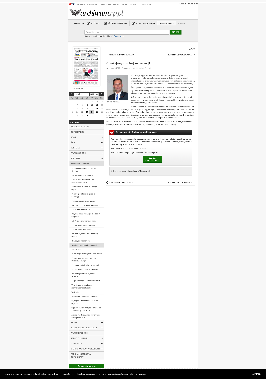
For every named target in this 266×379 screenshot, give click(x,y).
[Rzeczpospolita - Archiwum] (96, 12)
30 (87, 115)
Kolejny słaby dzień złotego (81, 230)
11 (97, 105)
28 (77, 115)
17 (92, 109)
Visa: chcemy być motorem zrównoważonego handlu (81, 286)
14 (77, 109)
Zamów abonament (87, 366)
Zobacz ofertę (119, 36)
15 (82, 109)
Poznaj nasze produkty (109, 4)
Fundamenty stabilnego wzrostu (83, 201)
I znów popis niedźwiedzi (80, 210)
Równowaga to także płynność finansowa (82, 275)
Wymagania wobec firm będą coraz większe (84, 302)
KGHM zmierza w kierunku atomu (84, 221)
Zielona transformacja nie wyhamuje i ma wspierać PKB (85, 316)
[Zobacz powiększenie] (117, 87)
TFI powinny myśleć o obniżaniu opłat (85, 281)
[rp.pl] (72, 4)
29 (82, 115)
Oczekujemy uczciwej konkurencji (84, 245)
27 (73, 115)
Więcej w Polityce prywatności (133, 374)
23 (87, 112)
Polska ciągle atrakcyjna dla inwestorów (86, 254)
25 (97, 112)
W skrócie (75, 292)
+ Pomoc (182, 23)
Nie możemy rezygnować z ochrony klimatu (84, 235)
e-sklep (125, 4)
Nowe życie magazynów (80, 241)
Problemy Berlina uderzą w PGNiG (84, 269)
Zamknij (257, 374)
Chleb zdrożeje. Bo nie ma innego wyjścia (84, 188)
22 (82, 112)
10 (92, 105)
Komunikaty (135, 4)
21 (77, 112)
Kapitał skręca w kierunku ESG (83, 225)
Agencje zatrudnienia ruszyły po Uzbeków (83, 169)
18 (97, 109)
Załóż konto (193, 4)
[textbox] (127, 32)
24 (92, 112)
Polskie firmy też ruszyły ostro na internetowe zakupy (83, 259)
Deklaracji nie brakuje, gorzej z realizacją (83, 195)
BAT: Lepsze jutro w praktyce (82, 175)
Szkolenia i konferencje (87, 4)
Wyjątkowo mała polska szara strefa (84, 296)
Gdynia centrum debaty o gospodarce (85, 205)
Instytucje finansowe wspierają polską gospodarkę (85, 215)
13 (73, 109)
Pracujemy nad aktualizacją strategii (85, 265)
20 (73, 112)
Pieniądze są (76, 249)
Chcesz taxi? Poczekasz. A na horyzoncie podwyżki (82, 181)
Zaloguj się (132, 171)
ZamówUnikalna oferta (152, 159)
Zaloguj (183, 4)
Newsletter (147, 4)
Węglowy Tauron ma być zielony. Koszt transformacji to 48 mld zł (86, 309)
